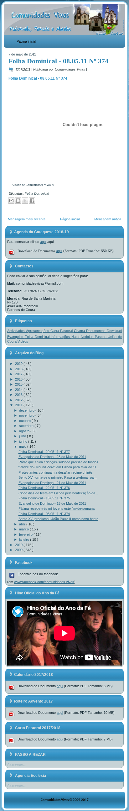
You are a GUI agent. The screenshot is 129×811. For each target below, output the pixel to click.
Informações (61, 337)
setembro (26, 426)
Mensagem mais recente (26, 219)
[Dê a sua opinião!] (18, 200)
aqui (43, 242)
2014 (19, 390)
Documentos (96, 331)
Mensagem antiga (107, 219)
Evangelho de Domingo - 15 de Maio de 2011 (52, 503)
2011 (19, 405)
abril (22, 524)
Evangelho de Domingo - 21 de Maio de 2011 (52, 483)
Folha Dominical (37, 193)
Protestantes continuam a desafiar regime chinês (55, 472)
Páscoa (101, 337)
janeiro (24, 539)
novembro (27, 415)
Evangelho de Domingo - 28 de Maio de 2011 (52, 457)
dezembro (27, 410)
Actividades (16, 331)
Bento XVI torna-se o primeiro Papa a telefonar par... (57, 477)
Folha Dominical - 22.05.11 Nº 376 (44, 488)
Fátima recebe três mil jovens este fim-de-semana (56, 508)
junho (23, 441)
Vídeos (23, 341)
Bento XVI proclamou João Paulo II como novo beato (58, 519)
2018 (19, 369)
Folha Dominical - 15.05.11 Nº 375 (44, 498)
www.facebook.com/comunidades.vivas (44, 582)
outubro (25, 421)
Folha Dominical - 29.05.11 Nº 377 (44, 452)
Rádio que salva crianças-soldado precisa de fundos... (59, 462)
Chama (80, 331)
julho (23, 436)
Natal (76, 337)
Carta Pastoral (62, 331)
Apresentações (38, 331)
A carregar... (16, 764)
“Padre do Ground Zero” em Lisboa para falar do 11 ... (59, 467)
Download (114, 331)
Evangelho (16, 337)
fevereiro (26, 534)
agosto (24, 431)
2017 (19, 374)
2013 (19, 395)
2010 (19, 545)
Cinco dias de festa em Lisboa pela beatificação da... (58, 493)
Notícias (88, 337)
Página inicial (26, 41)
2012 (19, 400)
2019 (19, 364)
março (24, 529)
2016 (19, 379)
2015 (19, 384)
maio (23, 446)
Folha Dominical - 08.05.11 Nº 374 (58, 61)
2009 (19, 550)
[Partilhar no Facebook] (32, 200)
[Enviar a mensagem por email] (11, 200)
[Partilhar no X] (25, 200)
